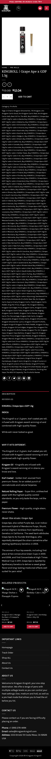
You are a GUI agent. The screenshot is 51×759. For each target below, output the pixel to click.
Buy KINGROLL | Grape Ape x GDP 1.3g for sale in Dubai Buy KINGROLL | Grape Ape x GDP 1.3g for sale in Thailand (25, 167)
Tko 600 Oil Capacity (15, 372)
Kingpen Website (39, 336)
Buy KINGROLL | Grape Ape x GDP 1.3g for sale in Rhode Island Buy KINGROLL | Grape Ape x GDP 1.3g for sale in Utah (24, 265)
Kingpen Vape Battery (15, 333)
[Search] (18, 8)
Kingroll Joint (17, 361)
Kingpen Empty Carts (20, 319)
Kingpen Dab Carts (28, 316)
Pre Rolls (14, 67)
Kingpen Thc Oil (33, 330)
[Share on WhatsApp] (4, 378)
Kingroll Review (16, 369)
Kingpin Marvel (8, 339)
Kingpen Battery (36, 305)
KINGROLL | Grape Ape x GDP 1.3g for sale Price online (23, 350)
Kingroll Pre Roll (38, 364)
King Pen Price (13, 305)
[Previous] (1, 610)
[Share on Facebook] (9, 378)
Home (4, 67)
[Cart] (40, 8)
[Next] (49, 610)
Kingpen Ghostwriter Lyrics (13, 322)
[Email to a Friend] (19, 378)
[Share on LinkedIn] (29, 378)
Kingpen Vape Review (22, 336)
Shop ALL (6, 658)
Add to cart (25, 96)
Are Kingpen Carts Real (28, 113)
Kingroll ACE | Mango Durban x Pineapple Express (11, 617)
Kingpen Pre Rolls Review (17, 330)
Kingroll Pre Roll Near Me (12, 367)
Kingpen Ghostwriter (38, 319)
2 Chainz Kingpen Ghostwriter (18, 111)
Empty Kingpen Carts (21, 302)
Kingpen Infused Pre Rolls (35, 322)
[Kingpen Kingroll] (8, 8)
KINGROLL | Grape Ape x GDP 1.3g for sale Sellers (21, 353)
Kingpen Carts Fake (14, 310)
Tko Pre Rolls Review (32, 372)
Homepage (7, 647)
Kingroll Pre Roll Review (31, 367)
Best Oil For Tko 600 (19, 116)
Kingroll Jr (27, 361)
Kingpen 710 (25, 305)
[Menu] (46, 8)
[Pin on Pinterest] (24, 378)
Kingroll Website (29, 369)
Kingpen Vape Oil (31, 333)
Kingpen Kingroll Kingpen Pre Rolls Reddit (18, 324)
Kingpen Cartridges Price (12, 308)
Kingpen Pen (32, 327)
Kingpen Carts (28, 308)
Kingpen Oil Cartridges (17, 327)
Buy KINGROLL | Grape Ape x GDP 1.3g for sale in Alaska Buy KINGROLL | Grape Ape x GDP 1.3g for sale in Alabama (25, 119)
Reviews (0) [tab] (7, 399)
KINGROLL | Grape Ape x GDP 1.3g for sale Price (24, 347)
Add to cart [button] (8, 626)
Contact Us (7, 668)
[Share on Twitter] (14, 378)
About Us (6, 663)
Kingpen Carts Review (28, 313)
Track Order (7, 652)
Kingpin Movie (20, 339)
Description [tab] (8, 394)
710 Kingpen (36, 111)
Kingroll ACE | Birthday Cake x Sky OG (37, 616)
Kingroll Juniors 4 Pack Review (19, 364)
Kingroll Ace (30, 358)
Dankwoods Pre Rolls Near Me (23, 299)
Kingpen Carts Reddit (10, 313)
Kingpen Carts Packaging (33, 310)
